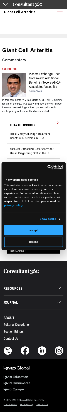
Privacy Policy (26, 404)
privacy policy (13, 205)
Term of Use (42, 404)
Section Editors (14, 331)
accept (33, 230)
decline (33, 241)
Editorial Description (17, 324)
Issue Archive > (18, 250)
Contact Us (11, 338)
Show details (48, 218)
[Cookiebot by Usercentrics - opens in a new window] (48, 167)
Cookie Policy (10, 404)
